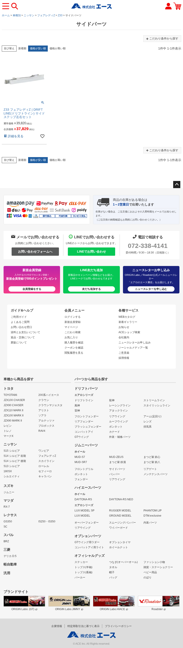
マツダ (9, 500)
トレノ (8, 430)
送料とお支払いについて (25, 332)
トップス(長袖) (83, 572)
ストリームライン (154, 400)
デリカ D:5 (10, 556)
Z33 (60, 15)
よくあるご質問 (20, 322)
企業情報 (56, 626)
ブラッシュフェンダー (88, 426)
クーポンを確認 (73, 347)
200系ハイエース (48, 395)
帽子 (111, 572)
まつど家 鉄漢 (117, 462)
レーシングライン (120, 405)
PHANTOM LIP (152, 510)
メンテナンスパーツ (155, 474)
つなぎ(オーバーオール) (123, 562)
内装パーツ (150, 522)
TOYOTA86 (10, 395)
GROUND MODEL (120, 515)
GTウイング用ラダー (87, 542)
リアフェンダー (84, 421)
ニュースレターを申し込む (151, 289)
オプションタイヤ (120, 542)
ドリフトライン (84, 400)
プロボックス (46, 425)
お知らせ (124, 327)
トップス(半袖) (83, 567)
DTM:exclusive (152, 515)
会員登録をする (32, 289)
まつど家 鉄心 (151, 457)
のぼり (147, 577)
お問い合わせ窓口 (21, 327)
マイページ (71, 327)
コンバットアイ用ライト (89, 547)
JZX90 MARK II (13, 420)
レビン (8, 425)
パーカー (80, 577)
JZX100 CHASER (14, 400)
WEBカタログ (127, 316)
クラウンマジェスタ (50, 405)
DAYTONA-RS (83, 499)
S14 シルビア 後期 (15, 461)
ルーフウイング (118, 421)
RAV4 (41, 430)
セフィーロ (45, 471)
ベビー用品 (150, 572)
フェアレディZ (46, 15)
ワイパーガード (118, 527)
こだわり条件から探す (163, 38)
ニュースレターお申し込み (135, 342)
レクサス (10, 515)
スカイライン (46, 461)
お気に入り (71, 337)
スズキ (9, 486)
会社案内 (124, 337)
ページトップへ (176, 184)
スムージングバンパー (122, 522)
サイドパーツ (117, 469)
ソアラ (42, 415)
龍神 (111, 400)
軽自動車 (10, 564)
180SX (8, 471)
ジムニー (9, 492)
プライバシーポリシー (118, 626)
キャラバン (45, 476)
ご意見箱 (124, 352)
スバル (9, 535)
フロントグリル (84, 469)
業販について (19, 342)
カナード (114, 431)
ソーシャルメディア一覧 (133, 347)
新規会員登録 (72, 322)
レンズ (147, 421)
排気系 (147, 426)
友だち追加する (91, 289)
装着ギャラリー (128, 322)
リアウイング (117, 416)
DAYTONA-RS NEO (121, 499)
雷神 (77, 410)
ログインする (72, 316)
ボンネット (116, 426)
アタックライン (118, 410)
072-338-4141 (148, 245)
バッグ (113, 577)
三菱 (7, 549)
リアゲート (150, 469)
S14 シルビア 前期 (15, 455)
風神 (77, 405)
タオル (113, 567)
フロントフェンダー (87, 416)
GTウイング (82, 436)
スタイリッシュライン (156, 405)
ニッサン (29, 15)
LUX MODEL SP (84, 510)
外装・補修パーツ (120, 436)
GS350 (8, 521)
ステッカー (81, 562)
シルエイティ (12, 476)
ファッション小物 (154, 562)
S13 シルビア (12, 466)
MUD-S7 (80, 457)
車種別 (17, 15)
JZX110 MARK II (13, 410)
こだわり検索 (72, 332)
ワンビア (43, 450)
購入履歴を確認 (73, 342)
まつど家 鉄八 (151, 462)
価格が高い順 (58, 48)
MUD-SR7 (81, 462)
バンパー (114, 474)
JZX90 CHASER (13, 405)
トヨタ (9, 388)
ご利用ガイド (19, 316)
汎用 (7, 573)
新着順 (22, 48)
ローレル (43, 466)
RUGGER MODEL (120, 510)
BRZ (6, 541)
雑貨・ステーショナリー (158, 567)
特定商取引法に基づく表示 (83, 626)
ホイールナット (118, 547)
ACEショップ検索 (129, 332)
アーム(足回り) (152, 416)
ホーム (6, 15)
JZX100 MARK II (13, 415)
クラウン (43, 400)
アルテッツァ (46, 420)
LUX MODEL (82, 515)
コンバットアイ (84, 431)
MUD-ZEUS (116, 457)
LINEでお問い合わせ (91, 251)
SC (5, 526)
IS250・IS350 (46, 521)
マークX (8, 436)
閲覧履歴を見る (73, 352)
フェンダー (81, 479)
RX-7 (7, 506)
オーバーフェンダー (87, 522)
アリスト (43, 410)
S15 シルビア (12, 450)
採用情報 (124, 357)
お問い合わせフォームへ (35, 251)
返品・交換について (23, 337)
